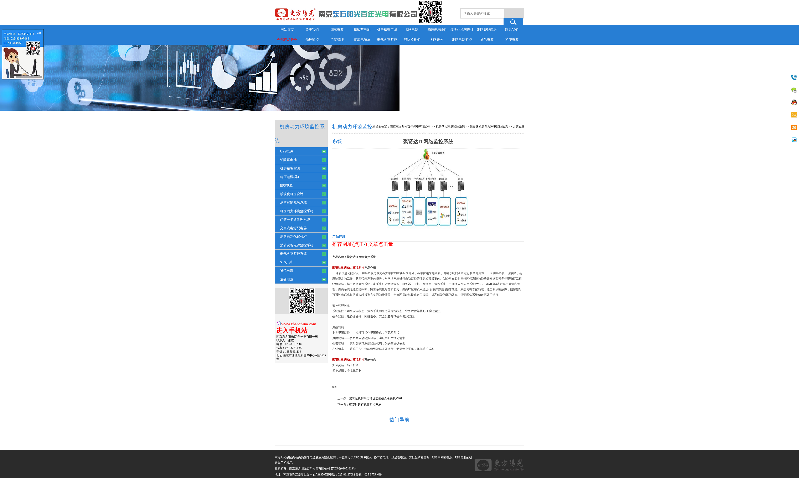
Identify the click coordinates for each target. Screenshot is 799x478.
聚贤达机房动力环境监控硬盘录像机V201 (375, 398)
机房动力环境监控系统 (450, 126)
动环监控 (312, 39)
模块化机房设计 (462, 29)
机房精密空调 (387, 29)
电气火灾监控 (387, 39)
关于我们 (312, 29)
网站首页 (287, 29)
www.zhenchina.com (298, 324)
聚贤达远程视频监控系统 (365, 404)
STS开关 (437, 39)
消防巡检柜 (412, 39)
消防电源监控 (462, 39)
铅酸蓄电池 (362, 29)
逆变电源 (512, 39)
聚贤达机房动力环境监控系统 (489, 126)
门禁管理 (337, 39)
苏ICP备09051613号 (343, 468)
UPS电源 (337, 29)
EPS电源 (412, 29)
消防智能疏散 (487, 29)
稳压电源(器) (437, 29)
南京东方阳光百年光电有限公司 (410, 126)
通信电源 (487, 39)
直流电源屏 (362, 39)
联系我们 (512, 29)
